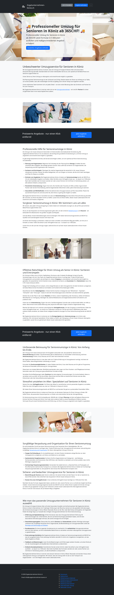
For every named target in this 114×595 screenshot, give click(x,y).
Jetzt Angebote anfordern (81, 135)
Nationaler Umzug (65, 587)
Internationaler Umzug (67, 585)
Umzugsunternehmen (63, 89)
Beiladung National (66, 582)
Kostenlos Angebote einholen (37, 48)
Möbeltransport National (67, 578)
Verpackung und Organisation (38, 450)
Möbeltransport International (69, 580)
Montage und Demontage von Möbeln (36, 525)
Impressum (63, 574)
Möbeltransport (73, 211)
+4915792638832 (67, 5)
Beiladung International (67, 583)
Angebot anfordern (81, 5)
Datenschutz (64, 576)
